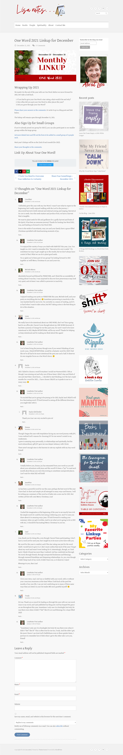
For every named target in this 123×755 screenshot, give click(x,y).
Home (17, 25)
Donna (27, 427)
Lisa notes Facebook (91, 8)
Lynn (27, 316)
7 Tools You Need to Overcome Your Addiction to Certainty (29, 177)
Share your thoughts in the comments (28, 147)
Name (17, 685)
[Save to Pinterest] (24, 171)
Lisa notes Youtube (103, 8)
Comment (19, 658)
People (32, 25)
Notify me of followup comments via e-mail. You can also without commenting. (42, 727)
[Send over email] (28, 171)
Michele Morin (30, 270)
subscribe (59, 726)
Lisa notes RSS (107, 8)
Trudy (27, 596)
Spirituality (41, 25)
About (51, 25)
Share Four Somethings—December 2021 (64, 177)
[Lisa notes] (40, 9)
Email (17, 694)
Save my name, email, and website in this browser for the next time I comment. (43, 717)
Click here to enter (45, 165)
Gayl (26, 532)
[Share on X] (20, 171)
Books (25, 25)
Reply (20, 235)
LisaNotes (30, 240)
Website (17, 704)
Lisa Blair (28, 199)
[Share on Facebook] (16, 171)
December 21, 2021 (23, 46)
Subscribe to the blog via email (91, 40)
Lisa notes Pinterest (99, 8)
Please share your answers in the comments (30, 110)
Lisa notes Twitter (95, 8)
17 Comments (40, 46)
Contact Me (60, 25)
